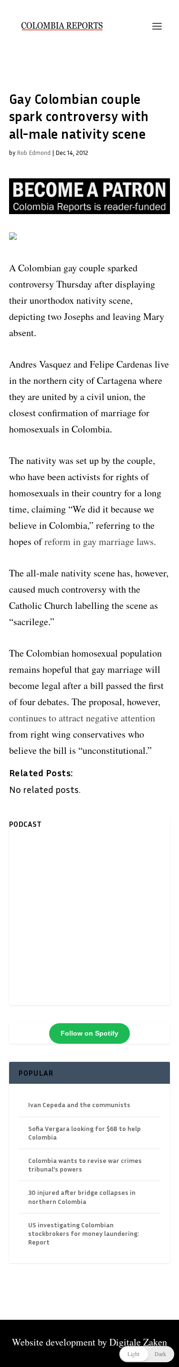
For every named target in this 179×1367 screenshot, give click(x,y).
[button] (146, 1354)
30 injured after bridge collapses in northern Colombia (82, 1196)
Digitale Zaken (138, 1342)
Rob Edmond (34, 152)
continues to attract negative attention (82, 717)
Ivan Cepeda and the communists (79, 1104)
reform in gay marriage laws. (100, 541)
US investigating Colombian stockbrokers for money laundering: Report (83, 1233)
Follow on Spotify (89, 1033)
